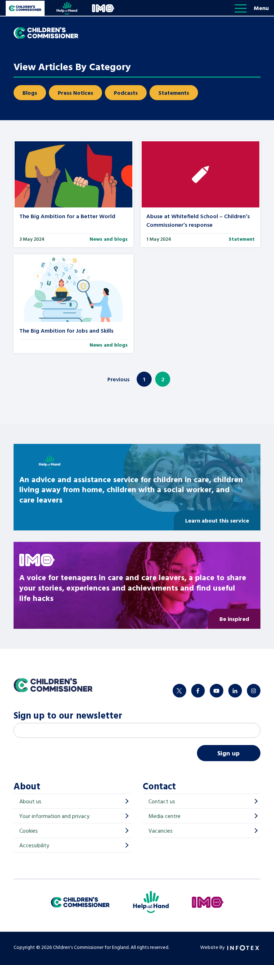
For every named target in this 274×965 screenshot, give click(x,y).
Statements (173, 92)
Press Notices (75, 92)
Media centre (164, 816)
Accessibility (34, 845)
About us (30, 801)
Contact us (161, 801)
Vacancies (160, 830)
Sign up (228, 753)
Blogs (29, 92)
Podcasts (126, 92)
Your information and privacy (54, 816)
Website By (213, 947)
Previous (118, 379)
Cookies (28, 830)
